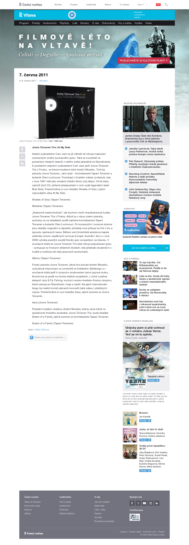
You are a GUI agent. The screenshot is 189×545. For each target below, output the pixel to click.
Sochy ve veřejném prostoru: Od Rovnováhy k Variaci (152, 292)
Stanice (108, 5)
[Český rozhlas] (30, 4)
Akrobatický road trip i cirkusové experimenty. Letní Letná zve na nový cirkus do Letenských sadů (154, 305)
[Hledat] (166, 4)
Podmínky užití (149, 532)
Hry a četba (124, 23)
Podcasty (64, 509)
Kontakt (98, 517)
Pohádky (129, 220)
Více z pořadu (131, 259)
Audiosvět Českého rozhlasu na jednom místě (142, 237)
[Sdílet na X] (22, 156)
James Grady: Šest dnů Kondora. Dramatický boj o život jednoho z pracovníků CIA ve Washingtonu (144, 138)
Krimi (141, 216)
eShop (27, 513)
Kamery (137, 17)
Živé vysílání (130, 225)
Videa (148, 23)
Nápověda (99, 506)
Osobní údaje (135, 532)
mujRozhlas (91, 5)
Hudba (138, 23)
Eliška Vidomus (42, 329)
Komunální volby (32, 506)
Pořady (36, 23)
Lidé (74, 23)
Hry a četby (130, 216)
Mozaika (43, 81)
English (161, 532)
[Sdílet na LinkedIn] (22, 163)
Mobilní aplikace (67, 513)
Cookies (123, 532)
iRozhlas (58, 5)
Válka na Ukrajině (32, 502)
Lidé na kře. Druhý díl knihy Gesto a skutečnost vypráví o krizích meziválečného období (154, 280)
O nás (95, 23)
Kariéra (97, 513)
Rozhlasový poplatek (104, 521)
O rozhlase (124, 5)
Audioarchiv (139, 15)
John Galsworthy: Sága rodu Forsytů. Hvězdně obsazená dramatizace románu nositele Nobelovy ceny (145, 193)
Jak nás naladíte (102, 502)
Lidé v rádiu (100, 509)
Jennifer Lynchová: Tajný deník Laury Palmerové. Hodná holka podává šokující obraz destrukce (147, 151)
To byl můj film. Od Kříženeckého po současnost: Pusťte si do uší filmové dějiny (153, 266)
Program (74, 5)
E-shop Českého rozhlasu (138, 321)
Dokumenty (108, 23)
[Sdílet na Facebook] (22, 149)
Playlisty (64, 23)
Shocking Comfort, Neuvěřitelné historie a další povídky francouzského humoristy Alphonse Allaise (147, 178)
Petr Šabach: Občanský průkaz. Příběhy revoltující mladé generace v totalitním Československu (148, 164)
